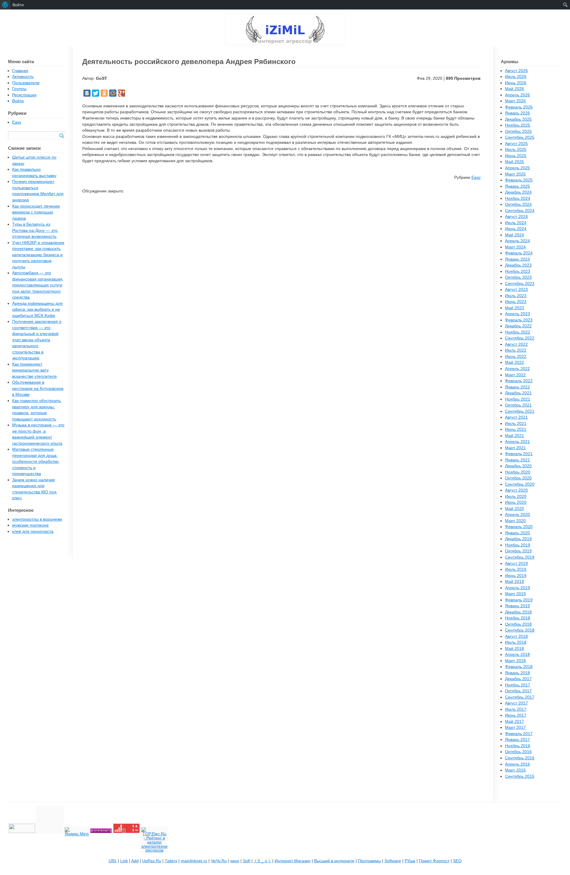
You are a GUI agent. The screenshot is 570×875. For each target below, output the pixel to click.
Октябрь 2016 (518, 752)
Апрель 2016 (517, 764)
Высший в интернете (334, 861)
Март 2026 (515, 101)
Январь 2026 (517, 113)
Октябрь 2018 (518, 624)
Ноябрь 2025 (517, 125)
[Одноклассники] (104, 93)
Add (135, 861)
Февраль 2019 (519, 600)
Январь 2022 (517, 387)
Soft (246, 861)
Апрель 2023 (517, 314)
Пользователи (25, 83)
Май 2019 (514, 581)
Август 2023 (516, 289)
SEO (457, 861)
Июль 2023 (515, 296)
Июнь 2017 (515, 715)
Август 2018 (516, 636)
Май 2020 (514, 508)
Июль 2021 (515, 423)
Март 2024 (515, 247)
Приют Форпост (434, 861)
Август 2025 (516, 143)
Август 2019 (516, 563)
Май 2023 (514, 308)
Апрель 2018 (517, 654)
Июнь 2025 (515, 156)
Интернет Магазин (293, 861)
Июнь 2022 (515, 356)
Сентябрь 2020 (519, 484)
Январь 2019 (517, 606)
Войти (18, 101)
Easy (476, 177)
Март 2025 (515, 174)
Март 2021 (515, 448)
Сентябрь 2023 (519, 283)
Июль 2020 (515, 496)
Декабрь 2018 (518, 612)
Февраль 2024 (519, 253)
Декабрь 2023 (518, 265)
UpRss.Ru (151, 861)
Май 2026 (514, 89)
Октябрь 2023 (518, 277)
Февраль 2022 (519, 381)
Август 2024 (516, 216)
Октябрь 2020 (518, 478)
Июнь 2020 (515, 502)
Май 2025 (514, 162)
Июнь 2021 (515, 429)
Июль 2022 (515, 350)
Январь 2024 (517, 259)
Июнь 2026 (515, 83)
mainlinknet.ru (194, 861)
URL (113, 861)
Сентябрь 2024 (519, 210)
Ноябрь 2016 (517, 746)
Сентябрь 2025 (519, 137)
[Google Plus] (121, 93)
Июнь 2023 (515, 301)
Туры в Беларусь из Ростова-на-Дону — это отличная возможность (35, 230)
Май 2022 (514, 362)
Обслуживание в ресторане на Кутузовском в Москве (38, 388)
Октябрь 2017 (518, 691)
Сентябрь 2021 (519, 411)
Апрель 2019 (517, 588)
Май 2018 (514, 648)
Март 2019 (515, 594)
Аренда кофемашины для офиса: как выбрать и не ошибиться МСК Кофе (37, 309)
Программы (369, 861)
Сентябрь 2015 (519, 776)
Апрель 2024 (517, 241)
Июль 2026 (515, 76)
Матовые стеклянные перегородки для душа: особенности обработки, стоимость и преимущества (36, 461)
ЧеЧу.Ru (219, 861)
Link (124, 861)
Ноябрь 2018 (517, 618)
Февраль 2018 (519, 666)
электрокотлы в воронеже (37, 519)
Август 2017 (516, 703)
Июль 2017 (515, 709)
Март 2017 (515, 727)
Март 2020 (515, 521)
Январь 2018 (517, 673)
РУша (410, 861)
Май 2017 (514, 721)
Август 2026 (516, 70)
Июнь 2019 (515, 575)
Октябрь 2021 (518, 405)
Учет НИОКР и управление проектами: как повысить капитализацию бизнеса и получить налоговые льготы (38, 254)
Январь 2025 (517, 186)
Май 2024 (514, 235)
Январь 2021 (517, 460)
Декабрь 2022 (518, 326)
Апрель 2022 (517, 368)
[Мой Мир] (112, 93)
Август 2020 (516, 490)
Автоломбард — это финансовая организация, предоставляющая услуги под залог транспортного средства (38, 285)
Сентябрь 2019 (519, 557)
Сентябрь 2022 (519, 338)
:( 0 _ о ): (262, 861)
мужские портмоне (30, 525)
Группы (19, 89)
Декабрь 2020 (518, 466)
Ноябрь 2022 (517, 332)
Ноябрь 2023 (517, 271)
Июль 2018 (515, 642)
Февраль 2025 (519, 180)
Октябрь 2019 (518, 551)
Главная (20, 70)
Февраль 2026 (519, 107)
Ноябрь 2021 (517, 399)
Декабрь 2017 (518, 679)
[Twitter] (95, 93)
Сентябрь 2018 (519, 630)
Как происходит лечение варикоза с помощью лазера (36, 212)
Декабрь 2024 (518, 192)
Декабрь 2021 (518, 393)
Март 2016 (515, 770)
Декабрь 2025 (518, 119)
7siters (171, 861)
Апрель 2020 (517, 514)
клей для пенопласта (32, 531)
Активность (23, 76)
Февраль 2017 (519, 733)
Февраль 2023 (519, 320)
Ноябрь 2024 (517, 198)
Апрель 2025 (517, 168)
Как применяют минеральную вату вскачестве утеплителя (34, 370)
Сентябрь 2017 (519, 697)
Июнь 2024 (515, 229)
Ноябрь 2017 (517, 685)
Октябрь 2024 (518, 204)
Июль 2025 (515, 149)
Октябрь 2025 (518, 131)
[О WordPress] (5, 4)
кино (234, 861)
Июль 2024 (515, 223)
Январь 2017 (517, 739)
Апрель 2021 (517, 441)
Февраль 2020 (519, 527)
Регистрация (24, 95)
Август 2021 (516, 417)
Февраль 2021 (519, 454)
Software (392, 861)
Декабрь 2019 (518, 539)
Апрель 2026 (517, 95)
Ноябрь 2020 (517, 472)
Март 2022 (515, 375)
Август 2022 (516, 344)
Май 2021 (514, 435)
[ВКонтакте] (87, 93)
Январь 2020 (517, 533)
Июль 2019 (515, 569)
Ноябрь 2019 (517, 545)
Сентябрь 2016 (519, 758)
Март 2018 (515, 661)
